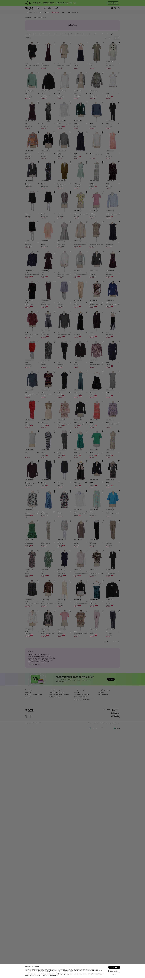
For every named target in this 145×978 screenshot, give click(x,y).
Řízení (114, 975)
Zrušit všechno (114, 971)
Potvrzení (114, 967)
